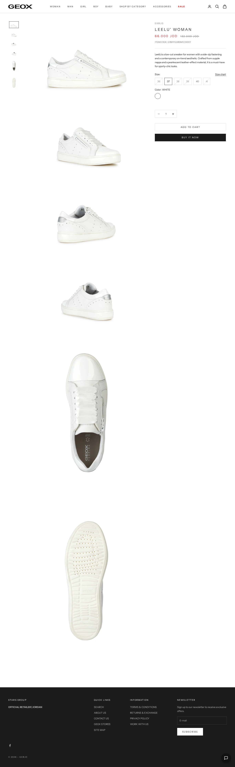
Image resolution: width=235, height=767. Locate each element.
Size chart (220, 74)
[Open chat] (226, 758)
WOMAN (55, 6)
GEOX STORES (102, 724)
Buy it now (190, 137)
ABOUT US (100, 712)
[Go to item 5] (14, 66)
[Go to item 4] (14, 52)
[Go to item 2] (14, 34)
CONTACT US (101, 718)
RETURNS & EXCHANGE (144, 712)
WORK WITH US (139, 724)
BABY (109, 6)
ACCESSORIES (162, 6)
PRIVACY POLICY (139, 718)
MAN (70, 6)
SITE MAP (99, 730)
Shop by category (133, 6)
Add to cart (190, 127)
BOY (96, 6)
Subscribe (190, 731)
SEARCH (99, 707)
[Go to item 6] (14, 83)
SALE (181, 6)
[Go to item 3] (14, 43)
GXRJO (159, 23)
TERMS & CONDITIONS (143, 707)
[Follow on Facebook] (10, 745)
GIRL (83, 6)
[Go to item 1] (14, 24)
